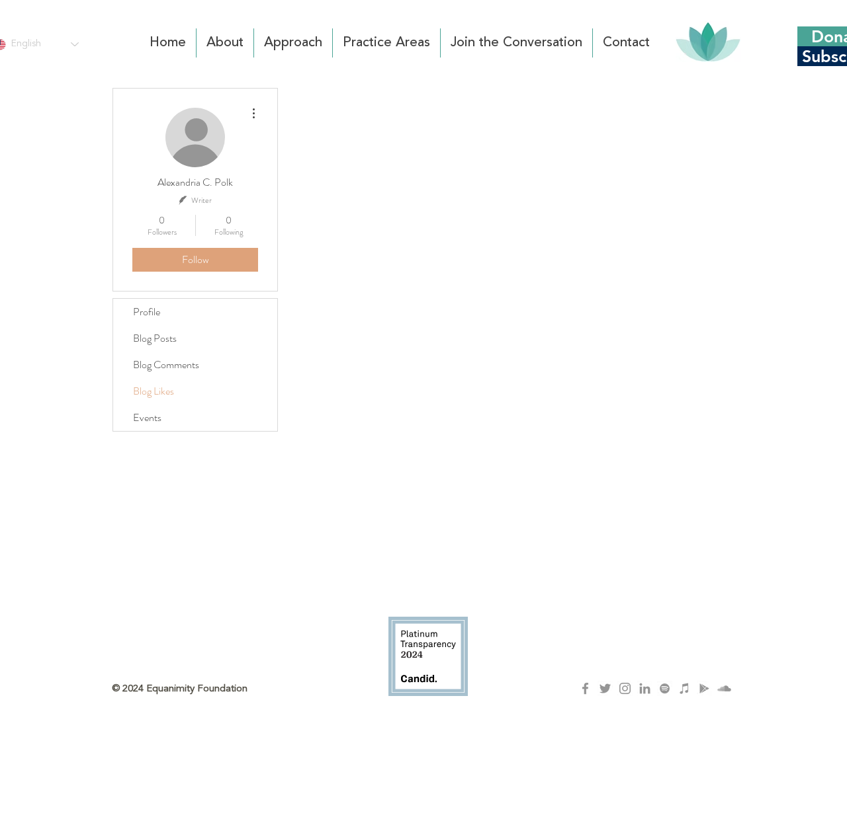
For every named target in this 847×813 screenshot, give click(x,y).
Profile (146, 311)
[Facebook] (585, 688)
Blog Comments (166, 364)
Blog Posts (155, 338)
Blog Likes (153, 391)
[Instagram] (625, 688)
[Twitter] (605, 688)
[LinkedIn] (644, 688)
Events (147, 417)
